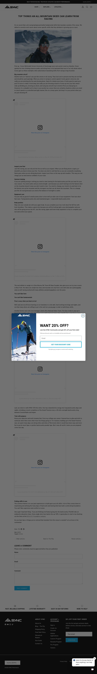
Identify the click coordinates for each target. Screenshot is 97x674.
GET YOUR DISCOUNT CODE (60, 345)
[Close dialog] (83, 315)
